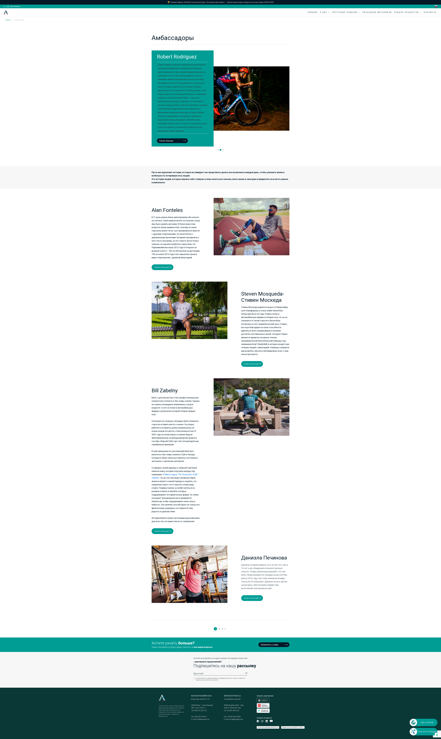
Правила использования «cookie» (293, 727)
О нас (323, 12)
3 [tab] (223, 150)
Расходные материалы (377, 12)
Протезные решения (344, 12)
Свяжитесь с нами (269, 644)
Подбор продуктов (406, 12)
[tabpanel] (169, 98)
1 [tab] (218, 150)
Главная (312, 12)
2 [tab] (220, 150)
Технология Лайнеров (427, 731)
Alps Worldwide (15, 6)
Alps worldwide (427, 722)
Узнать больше (253, 129)
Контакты (430, 12)
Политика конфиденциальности (268, 727)
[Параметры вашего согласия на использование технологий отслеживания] (437, 735)
